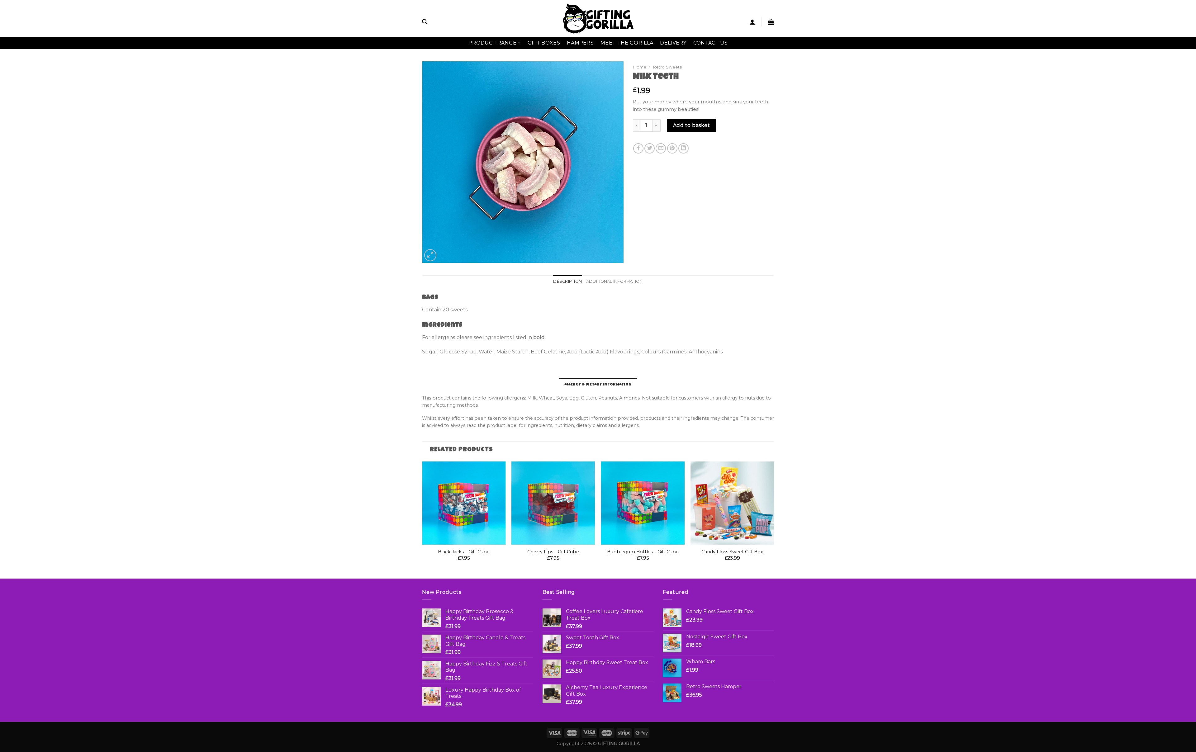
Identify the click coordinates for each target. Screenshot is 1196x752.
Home (639, 66)
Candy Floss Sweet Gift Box (732, 552)
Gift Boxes (544, 43)
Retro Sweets (667, 66)
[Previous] (422, 519)
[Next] (773, 519)
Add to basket (691, 125)
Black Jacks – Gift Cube (464, 552)
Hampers (580, 43)
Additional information (614, 281)
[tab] (567, 281)
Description (567, 281)
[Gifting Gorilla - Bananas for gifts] (598, 18)
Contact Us (710, 43)
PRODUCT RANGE (492, 43)
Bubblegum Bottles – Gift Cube (643, 552)
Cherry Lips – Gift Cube (553, 552)
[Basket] (771, 22)
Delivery (673, 43)
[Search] (424, 22)
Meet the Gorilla (626, 43)
